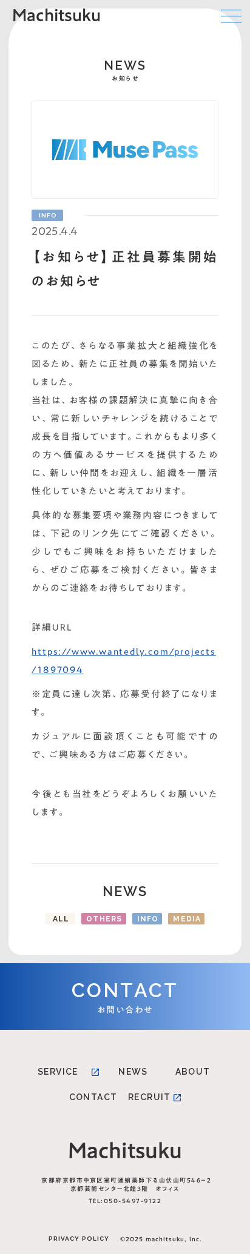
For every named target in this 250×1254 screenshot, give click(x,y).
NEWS (133, 1072)
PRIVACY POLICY (79, 1238)
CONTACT (93, 1097)
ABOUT (193, 1072)
